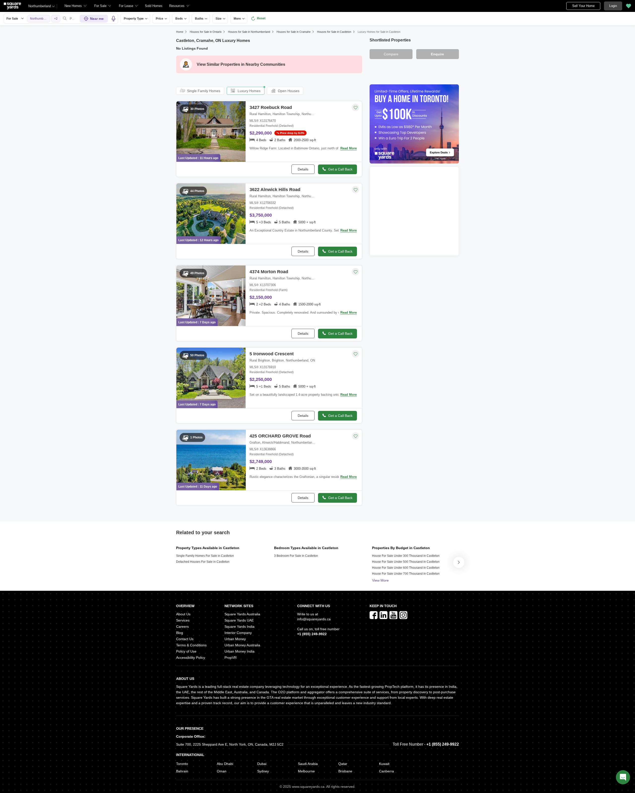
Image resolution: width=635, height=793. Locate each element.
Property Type (134, 18)
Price (159, 18)
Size (219, 18)
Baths (199, 18)
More (237, 18)
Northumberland (39, 6)
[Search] (64, 18)
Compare (391, 54)
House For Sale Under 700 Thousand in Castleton (406, 573)
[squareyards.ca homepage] (12, 5)
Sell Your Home (583, 6)
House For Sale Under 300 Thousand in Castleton (406, 556)
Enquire (437, 54)
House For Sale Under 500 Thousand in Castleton (406, 561)
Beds (179, 18)
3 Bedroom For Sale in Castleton (296, 556)
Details (303, 169)
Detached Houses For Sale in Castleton (202, 561)
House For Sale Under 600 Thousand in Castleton (406, 567)
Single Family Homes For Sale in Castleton (205, 556)
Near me (97, 19)
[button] (153, 6)
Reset (261, 18)
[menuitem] (76, 6)
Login (613, 6)
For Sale (12, 18)
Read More (348, 148)
